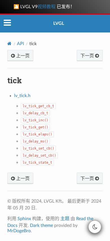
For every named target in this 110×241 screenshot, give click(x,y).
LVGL (58, 23)
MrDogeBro (19, 231)
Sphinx (24, 218)
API (20, 43)
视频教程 (47, 7)
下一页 (87, 56)
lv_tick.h (22, 95)
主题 (64, 218)
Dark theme (41, 225)
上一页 (22, 56)
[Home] (9, 43)
